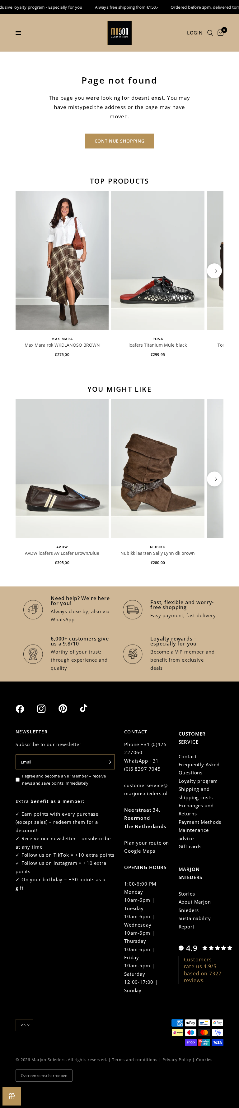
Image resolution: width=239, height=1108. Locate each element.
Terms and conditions (134, 1059)
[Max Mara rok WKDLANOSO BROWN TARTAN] (62, 260)
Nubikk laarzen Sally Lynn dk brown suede (157, 553)
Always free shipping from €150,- (120, 7)
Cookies (204, 1059)
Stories (187, 894)
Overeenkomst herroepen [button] (44, 1075)
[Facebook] (25, 709)
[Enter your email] (108, 762)
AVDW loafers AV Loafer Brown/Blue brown (62, 553)
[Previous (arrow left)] (24, 270)
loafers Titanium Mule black (158, 345)
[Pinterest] (68, 708)
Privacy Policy (176, 1059)
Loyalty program (198, 781)
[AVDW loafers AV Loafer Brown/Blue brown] (62, 468)
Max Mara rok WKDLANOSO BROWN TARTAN (62, 345)
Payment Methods (200, 822)
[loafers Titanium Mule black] (157, 260)
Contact (188, 756)
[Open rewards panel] (11, 1096)
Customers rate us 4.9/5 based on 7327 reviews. (203, 970)
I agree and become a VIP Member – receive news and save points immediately (64, 779)
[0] (219, 33)
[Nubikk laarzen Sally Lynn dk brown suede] (157, 468)
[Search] (210, 33)
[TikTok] (90, 708)
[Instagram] (47, 709)
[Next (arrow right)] (214, 270)
